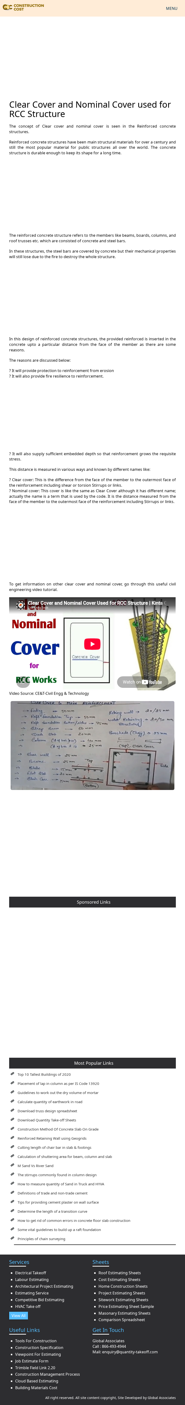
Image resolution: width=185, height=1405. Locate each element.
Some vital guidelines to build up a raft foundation (59, 1229)
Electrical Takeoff (30, 1272)
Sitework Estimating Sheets (123, 1299)
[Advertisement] (92, 55)
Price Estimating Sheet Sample (126, 1306)
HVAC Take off (27, 1306)
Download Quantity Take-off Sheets (47, 1120)
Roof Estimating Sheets (120, 1272)
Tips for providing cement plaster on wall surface (58, 1202)
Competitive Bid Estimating (39, 1299)
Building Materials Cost (36, 1387)
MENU (172, 8)
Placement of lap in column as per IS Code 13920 (58, 1083)
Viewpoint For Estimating (38, 1354)
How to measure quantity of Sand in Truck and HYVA (61, 1183)
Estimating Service (32, 1293)
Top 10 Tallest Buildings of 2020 (44, 1074)
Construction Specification (39, 1347)
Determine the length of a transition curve (52, 1211)
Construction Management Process (47, 1374)
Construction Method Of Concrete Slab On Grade (58, 1129)
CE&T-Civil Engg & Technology (62, 693)
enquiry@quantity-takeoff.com (130, 1352)
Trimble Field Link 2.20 (35, 1367)
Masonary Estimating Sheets (125, 1313)
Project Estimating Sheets (122, 1293)
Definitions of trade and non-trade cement (52, 1193)
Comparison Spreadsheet (122, 1319)
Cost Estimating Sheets (119, 1279)
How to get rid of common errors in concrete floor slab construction (74, 1220)
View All (19, 1315)
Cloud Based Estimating (36, 1381)
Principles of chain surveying (41, 1238)
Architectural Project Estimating (44, 1286)
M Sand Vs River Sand (35, 1165)
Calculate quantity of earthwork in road (50, 1101)
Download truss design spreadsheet (47, 1110)
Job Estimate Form (31, 1361)
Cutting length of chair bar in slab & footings (54, 1147)
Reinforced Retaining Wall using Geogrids (52, 1138)
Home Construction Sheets (123, 1286)
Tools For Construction (36, 1340)
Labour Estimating (32, 1279)
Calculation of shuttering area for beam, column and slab (65, 1156)
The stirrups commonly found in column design (57, 1174)
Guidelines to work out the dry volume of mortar (58, 1092)
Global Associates (162, 1397)
